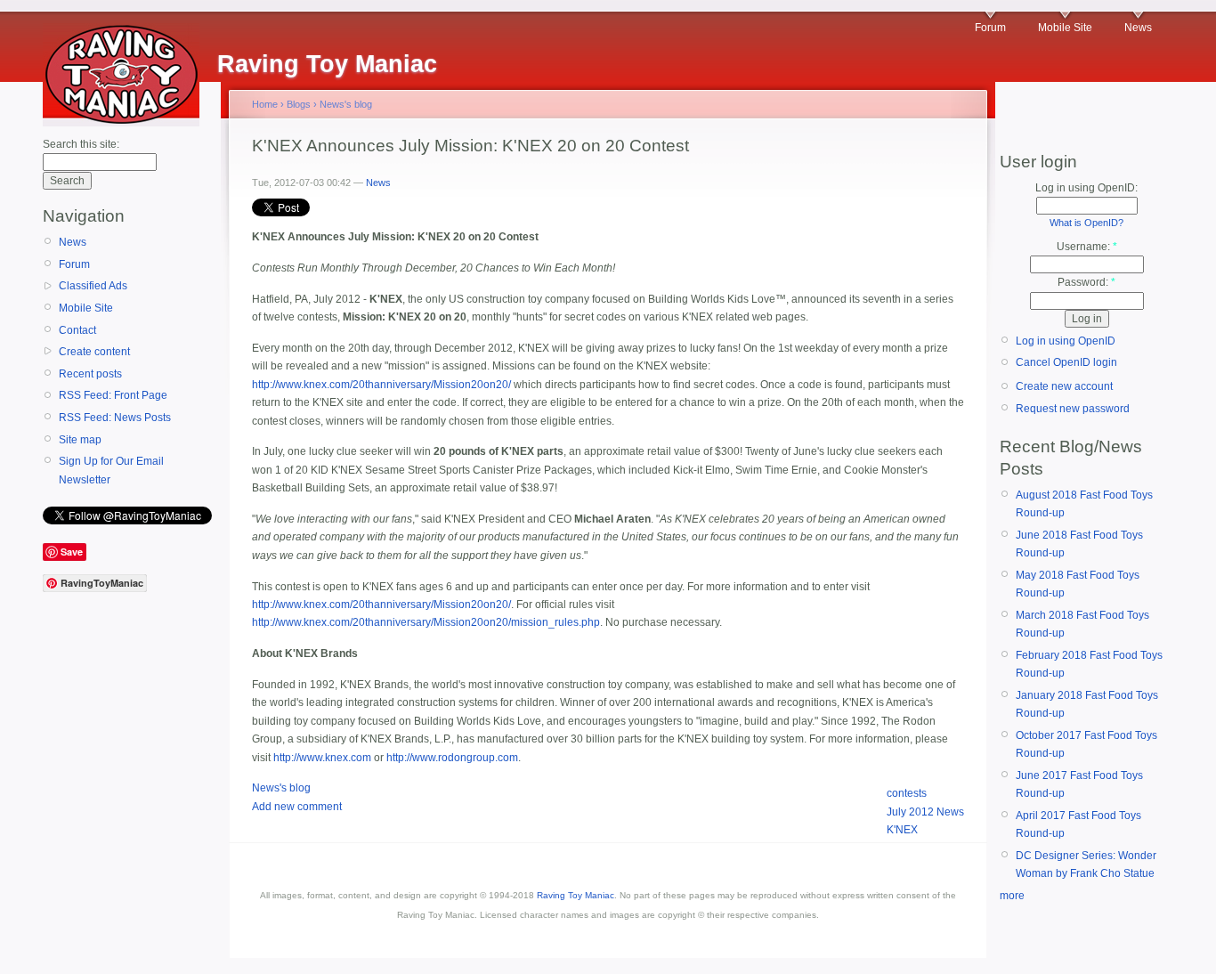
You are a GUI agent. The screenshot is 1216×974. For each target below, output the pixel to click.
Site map (80, 440)
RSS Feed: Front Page (113, 395)
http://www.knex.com (322, 757)
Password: (1086, 282)
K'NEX (902, 830)
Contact (77, 330)
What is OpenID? (1086, 222)
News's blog (346, 104)
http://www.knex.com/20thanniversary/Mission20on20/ (381, 384)
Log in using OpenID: (1086, 188)
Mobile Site (1065, 27)
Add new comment (297, 806)
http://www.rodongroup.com (452, 757)
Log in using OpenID (1065, 341)
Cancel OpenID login (1066, 362)
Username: (1087, 246)
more (1012, 895)
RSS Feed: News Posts (115, 417)
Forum (990, 27)
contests (907, 793)
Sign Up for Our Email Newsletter (111, 470)
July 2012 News (925, 812)
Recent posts (90, 374)
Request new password (1073, 408)
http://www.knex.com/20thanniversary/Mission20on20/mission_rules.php (426, 622)
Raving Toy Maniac (575, 895)
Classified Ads (93, 286)
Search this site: (81, 144)
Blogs (299, 104)
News (1138, 27)
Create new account (1064, 386)
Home (265, 104)
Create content (94, 351)
